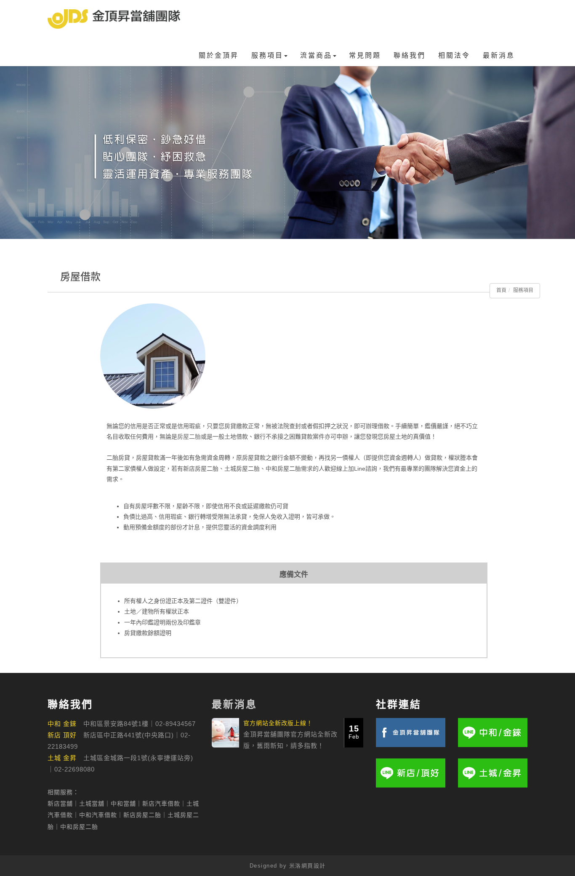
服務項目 (267, 55)
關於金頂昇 (219, 55)
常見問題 (365, 55)
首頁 (501, 290)
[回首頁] (114, 19)
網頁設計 (313, 866)
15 (354, 732)
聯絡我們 (410, 55)
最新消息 (499, 55)
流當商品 (316, 55)
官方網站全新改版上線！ (278, 723)
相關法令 (454, 55)
